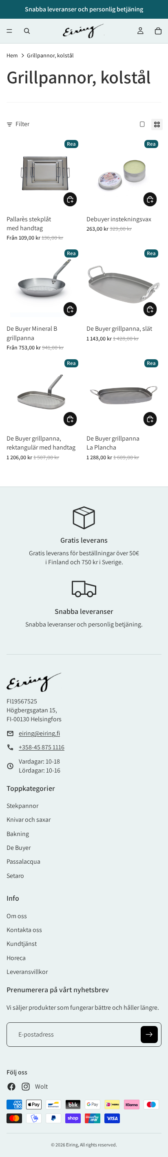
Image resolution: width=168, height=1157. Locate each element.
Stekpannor (22, 805)
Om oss (17, 916)
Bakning (18, 834)
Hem (12, 55)
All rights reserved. (98, 1145)
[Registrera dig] (149, 1034)
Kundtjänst (22, 943)
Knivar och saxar (29, 819)
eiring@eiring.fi (39, 733)
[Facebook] (11, 1087)
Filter (22, 124)
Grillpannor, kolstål (50, 55)
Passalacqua (23, 861)
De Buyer (19, 847)
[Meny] (9, 31)
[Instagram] (26, 1087)
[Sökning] (27, 31)
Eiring (72, 1145)
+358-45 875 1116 (41, 747)
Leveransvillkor (27, 971)
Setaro (15, 875)
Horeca (16, 958)
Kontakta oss (24, 930)
